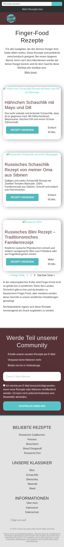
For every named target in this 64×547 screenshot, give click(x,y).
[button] (43, 18)
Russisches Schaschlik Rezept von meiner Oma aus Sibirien (28, 169)
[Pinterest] (47, 9)
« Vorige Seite (17, 275)
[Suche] (57, 4)
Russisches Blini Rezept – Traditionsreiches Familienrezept (30, 237)
